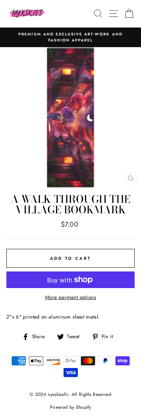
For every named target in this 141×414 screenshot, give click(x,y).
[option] (70, 37)
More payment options (70, 297)
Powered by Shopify (70, 407)
